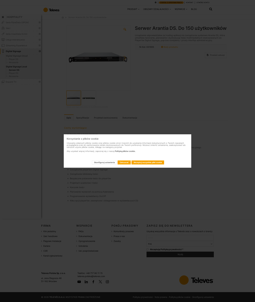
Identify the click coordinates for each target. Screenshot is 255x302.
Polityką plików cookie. (125, 151)
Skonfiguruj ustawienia (104, 162)
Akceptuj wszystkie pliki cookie (148, 162)
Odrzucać (124, 162)
